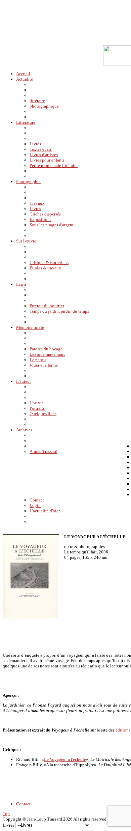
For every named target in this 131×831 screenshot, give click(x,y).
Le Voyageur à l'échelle (65, 759)
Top (6, 813)
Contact (23, 803)
